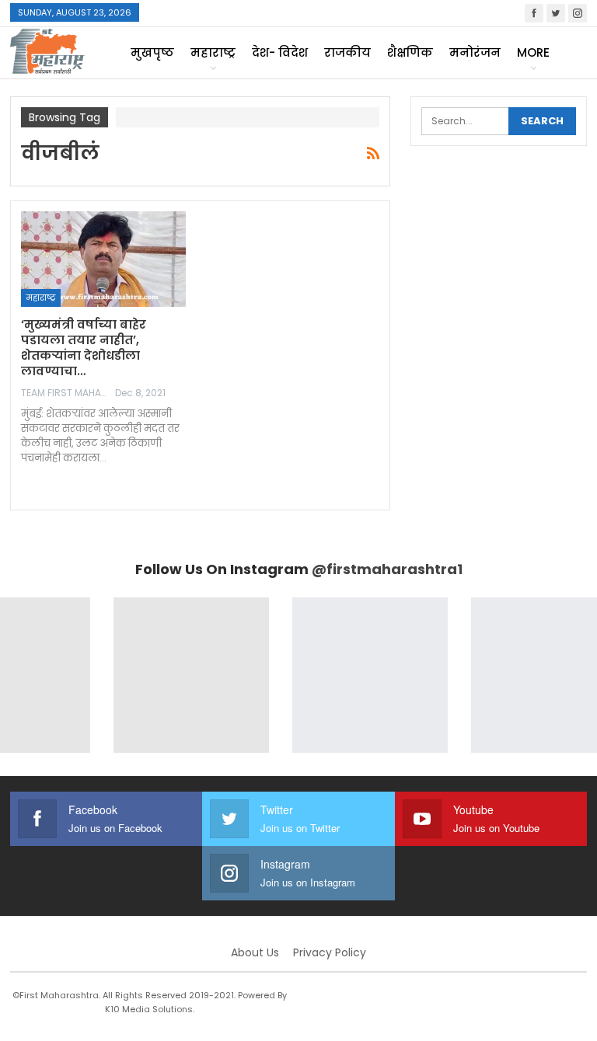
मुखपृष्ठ (152, 52)
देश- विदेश (280, 52)
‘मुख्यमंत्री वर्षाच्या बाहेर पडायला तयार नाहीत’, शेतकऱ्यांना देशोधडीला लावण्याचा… (83, 347)
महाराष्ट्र (213, 52)
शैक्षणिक (410, 52)
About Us (255, 952)
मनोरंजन (475, 52)
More (533, 52)
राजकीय (347, 52)
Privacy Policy (329, 952)
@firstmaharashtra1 (387, 569)
